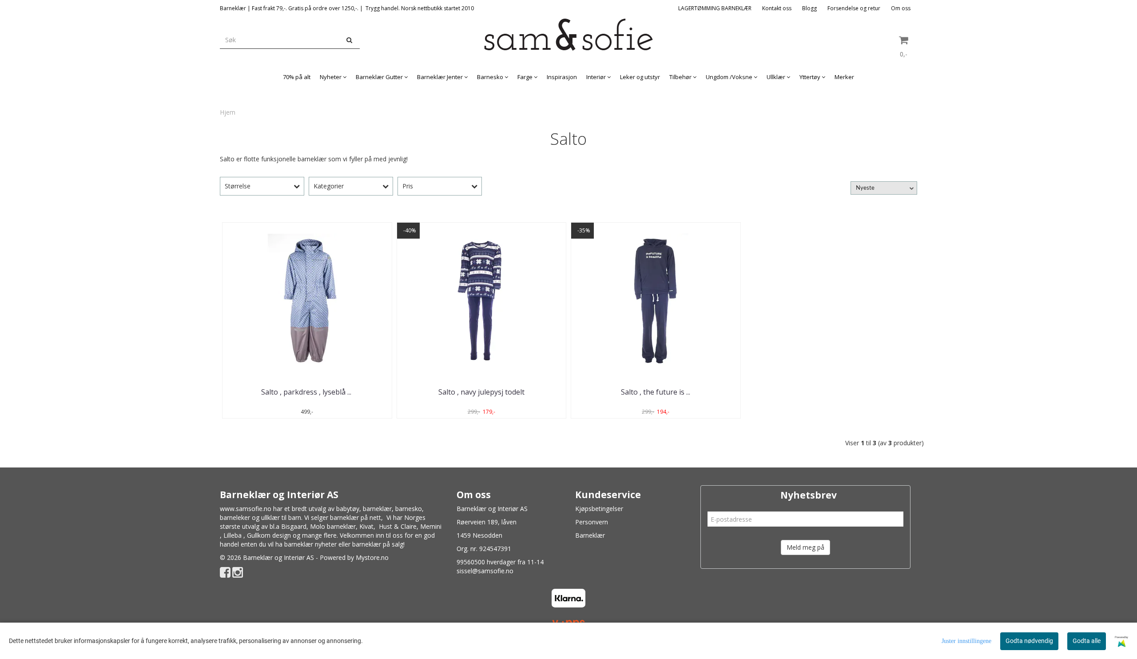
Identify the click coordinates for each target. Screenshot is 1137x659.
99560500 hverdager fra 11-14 (500, 562)
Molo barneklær (333, 526)
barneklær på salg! (378, 544)
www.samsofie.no (245, 508)
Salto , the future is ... (655, 392)
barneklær (377, 508)
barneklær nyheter (310, 544)
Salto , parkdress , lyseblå (307, 392)
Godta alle (1087, 640)
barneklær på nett (355, 517)
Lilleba (232, 535)
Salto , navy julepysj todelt (481, 392)
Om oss (900, 8)
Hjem (227, 112)
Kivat (366, 526)
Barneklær (590, 535)
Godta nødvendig (1029, 640)
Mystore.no (372, 557)
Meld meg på (805, 547)
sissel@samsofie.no (485, 571)
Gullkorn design (269, 535)
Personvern (591, 522)
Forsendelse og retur (853, 8)
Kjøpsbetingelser (599, 508)
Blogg (809, 8)
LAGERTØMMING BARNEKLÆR (714, 8)
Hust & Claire (398, 526)
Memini (430, 526)
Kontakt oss (776, 8)
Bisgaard (293, 526)
